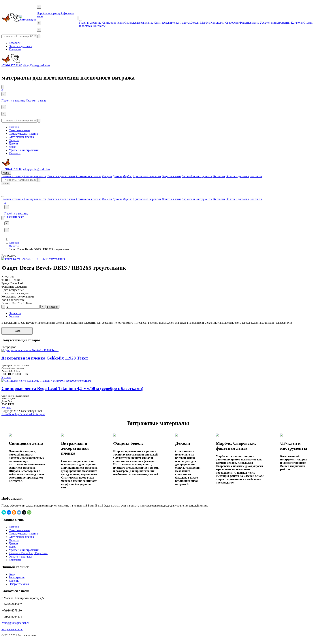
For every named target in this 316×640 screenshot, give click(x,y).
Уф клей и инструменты (275, 22)
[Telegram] (19, 512)
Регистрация (17, 577)
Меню (6, 172)
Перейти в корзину (49, 13)
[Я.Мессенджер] (3, 512)
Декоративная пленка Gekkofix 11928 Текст (44, 358)
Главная (14, 127)
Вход (12, 574)
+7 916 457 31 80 (11, 65)
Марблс (205, 22)
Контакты (99, 25)
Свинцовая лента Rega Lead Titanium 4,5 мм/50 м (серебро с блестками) (72, 388)
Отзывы (14, 316)
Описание (15, 313)
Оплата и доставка (20, 46)
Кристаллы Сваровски (224, 22)
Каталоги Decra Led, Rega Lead (28, 553)
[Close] (80, 20)
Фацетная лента (249, 22)
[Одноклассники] (14, 512)
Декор (12, 146)
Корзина (14, 580)
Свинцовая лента (113, 22)
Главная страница (90, 22)
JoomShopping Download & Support (23, 414)
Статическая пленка (166, 22)
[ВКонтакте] (9, 512)
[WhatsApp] (29, 512)
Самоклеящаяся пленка (138, 22)
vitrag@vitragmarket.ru (36, 65)
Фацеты (185, 22)
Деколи (195, 22)
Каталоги (297, 22)
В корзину (52, 306)
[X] (24, 512)
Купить (6, 377)
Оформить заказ (36, 100)
